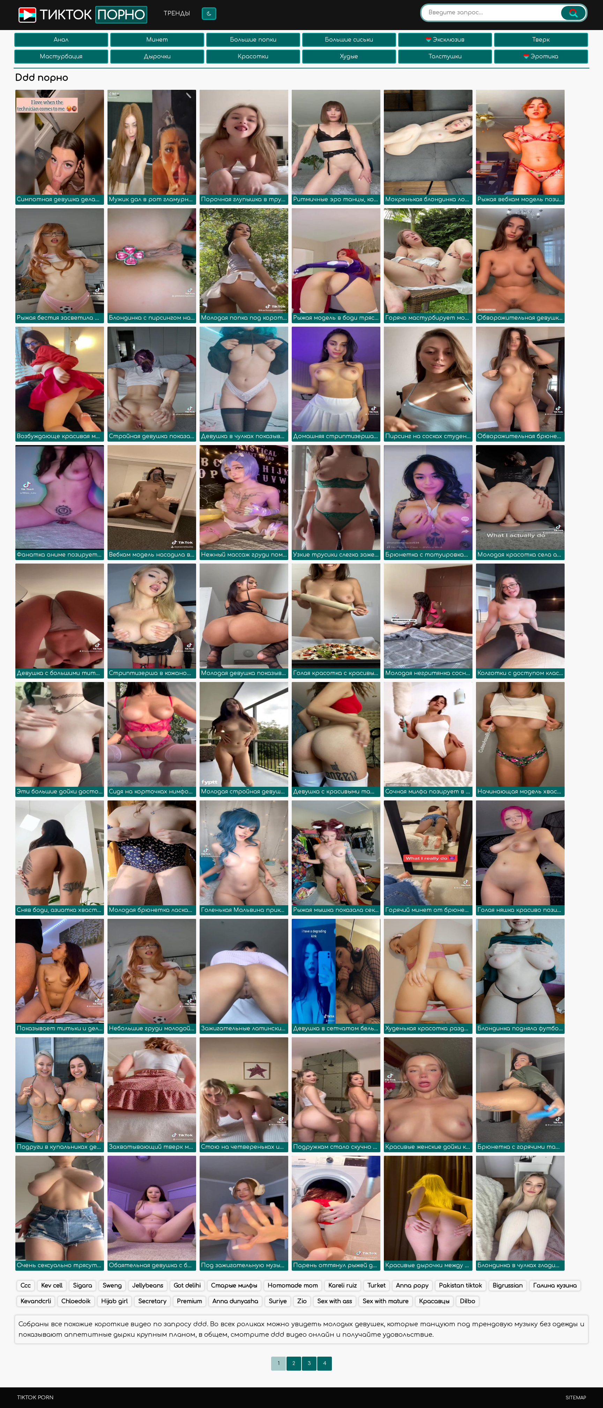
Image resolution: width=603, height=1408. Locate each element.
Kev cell (51, 1286)
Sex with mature (386, 1301)
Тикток (90, 15)
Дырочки (157, 56)
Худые (349, 56)
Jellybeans (147, 1286)
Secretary (152, 1301)
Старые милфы (234, 1286)
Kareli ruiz (342, 1286)
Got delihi (187, 1286)
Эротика (543, 56)
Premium (189, 1301)
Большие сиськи (349, 40)
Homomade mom (293, 1286)
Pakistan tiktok (460, 1286)
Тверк (541, 40)
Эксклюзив (447, 40)
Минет (157, 40)
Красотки (253, 56)
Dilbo (467, 1301)
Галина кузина (555, 1286)
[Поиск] (573, 13)
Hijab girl (114, 1301)
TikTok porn (35, 1398)
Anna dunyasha (235, 1301)
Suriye (278, 1301)
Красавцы (434, 1301)
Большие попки (253, 40)
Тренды (177, 13)
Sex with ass (334, 1301)
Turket (376, 1286)
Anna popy (412, 1286)
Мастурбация (61, 56)
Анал (61, 40)
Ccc (26, 1286)
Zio (302, 1301)
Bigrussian (508, 1286)
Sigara (82, 1286)
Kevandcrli (36, 1301)
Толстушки (445, 56)
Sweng (112, 1286)
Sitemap (576, 1397)
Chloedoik (76, 1301)
